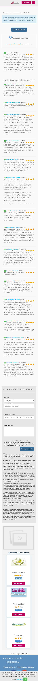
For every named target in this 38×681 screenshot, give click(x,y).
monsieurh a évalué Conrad (13, 114)
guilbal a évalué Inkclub (12, 159)
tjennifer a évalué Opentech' (13, 177)
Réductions (26, 2)
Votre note (6, 397)
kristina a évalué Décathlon (13, 227)
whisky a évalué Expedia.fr (12, 249)
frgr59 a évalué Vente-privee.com (14, 337)
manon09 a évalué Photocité (13, 210)
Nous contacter (10, 663)
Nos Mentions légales (12, 661)
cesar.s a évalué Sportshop (13, 299)
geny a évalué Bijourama (12, 280)
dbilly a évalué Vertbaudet (12, 84)
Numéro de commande (9, 414)
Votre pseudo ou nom (9, 403)
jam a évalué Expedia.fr (12, 270)
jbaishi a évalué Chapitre (12, 140)
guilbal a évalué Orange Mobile (14, 321)
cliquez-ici (19, 679)
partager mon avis (19, 29)
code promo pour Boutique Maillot (14, 43)
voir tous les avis (19, 583)
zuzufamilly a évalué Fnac (12, 362)
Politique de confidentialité (13, 662)
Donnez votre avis (8, 425)
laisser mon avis (27, 449)
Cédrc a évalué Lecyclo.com (13, 102)
